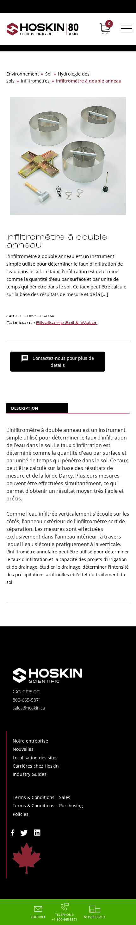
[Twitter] (24, 832)
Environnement (22, 74)
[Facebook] (12, 832)
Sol (48, 74)
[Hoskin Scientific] (42, 28)
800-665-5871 (27, 700)
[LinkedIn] (37, 832)
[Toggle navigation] (125, 28)
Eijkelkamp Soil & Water (66, 323)
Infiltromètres (35, 81)
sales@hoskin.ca (29, 708)
